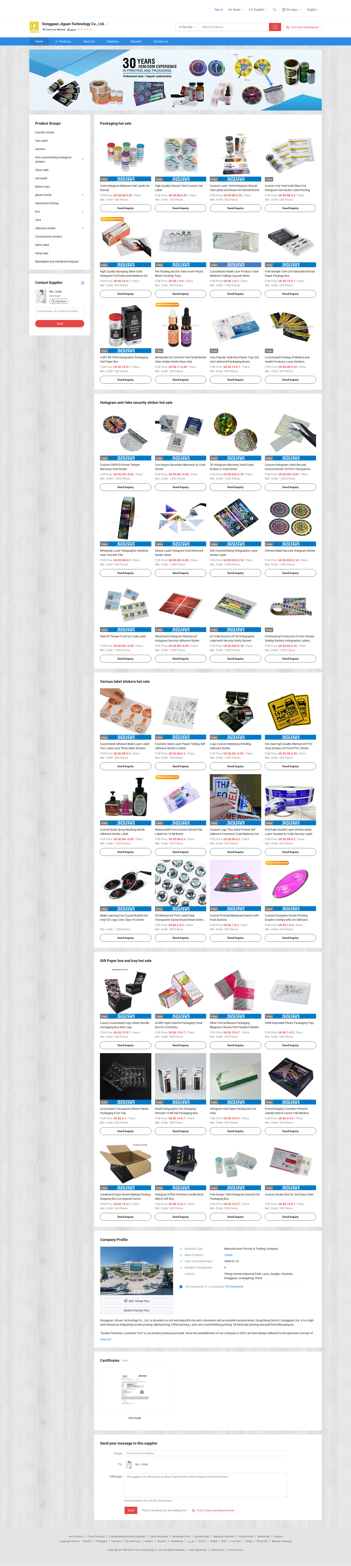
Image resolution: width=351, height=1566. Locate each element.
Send (131, 1510)
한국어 (202, 1541)
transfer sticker (44, 132)
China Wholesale (159, 1536)
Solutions (113, 41)
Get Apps (291, 9)
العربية (190, 1541)
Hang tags (41, 253)
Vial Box (40, 149)
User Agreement (198, 1549)
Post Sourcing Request (304, 27)
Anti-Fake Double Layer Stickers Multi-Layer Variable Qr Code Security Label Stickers (288, 834)
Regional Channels (223, 1536)
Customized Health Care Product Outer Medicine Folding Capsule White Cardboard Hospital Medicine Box (234, 275)
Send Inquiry (125, 208)
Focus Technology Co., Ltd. (149, 1549)
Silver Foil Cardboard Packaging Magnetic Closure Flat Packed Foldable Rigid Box (234, 1027)
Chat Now (60, 301)
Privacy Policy (236, 1549)
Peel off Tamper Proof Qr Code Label (123, 636)
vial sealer (41, 178)
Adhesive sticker (45, 228)
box (37, 211)
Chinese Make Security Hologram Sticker (290, 550)
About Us (89, 41)
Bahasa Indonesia (282, 1541)
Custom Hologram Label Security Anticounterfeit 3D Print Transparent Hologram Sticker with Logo (288, 469)
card (38, 220)
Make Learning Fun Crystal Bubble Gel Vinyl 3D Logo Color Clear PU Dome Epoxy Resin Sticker (124, 919)
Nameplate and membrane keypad (56, 261)
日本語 (213, 1541)
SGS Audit (134, 1418)
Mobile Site (264, 1536)
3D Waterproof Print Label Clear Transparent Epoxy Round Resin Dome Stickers (179, 919)
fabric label (42, 245)
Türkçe (248, 1541)
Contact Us (161, 41)
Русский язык (133, 1541)
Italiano (149, 1541)
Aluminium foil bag (46, 203)
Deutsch (161, 1541)
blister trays (42, 186)
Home (39, 41)
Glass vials (42, 170)
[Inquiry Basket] (275, 9)
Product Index (245, 1536)
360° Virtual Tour (139, 1301)
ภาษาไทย (235, 1541)
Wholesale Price (181, 1536)
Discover (136, 41)
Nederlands (177, 1541)
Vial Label (41, 141)
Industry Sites (201, 1536)
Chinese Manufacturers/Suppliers (127, 1536)
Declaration (217, 1549)
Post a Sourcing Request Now (213, 1510)
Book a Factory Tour (137, 1310)
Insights (278, 1536)
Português (101, 1541)
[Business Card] (82, 282)
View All (105, 1339)
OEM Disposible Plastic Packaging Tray (289, 1023)
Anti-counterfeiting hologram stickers (53, 159)
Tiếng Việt (262, 1541)
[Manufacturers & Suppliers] (55, 8)
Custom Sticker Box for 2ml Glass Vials (289, 1194)
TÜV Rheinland (234, 1286)
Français (116, 1541)
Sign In (218, 9)
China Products (96, 1536)
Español (87, 1541)
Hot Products (76, 1536)
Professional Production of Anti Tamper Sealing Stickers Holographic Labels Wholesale (289, 640)
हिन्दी (224, 1541)
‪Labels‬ (228, 1255)
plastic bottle (43, 195)
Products (65, 41)
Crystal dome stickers (48, 236)
